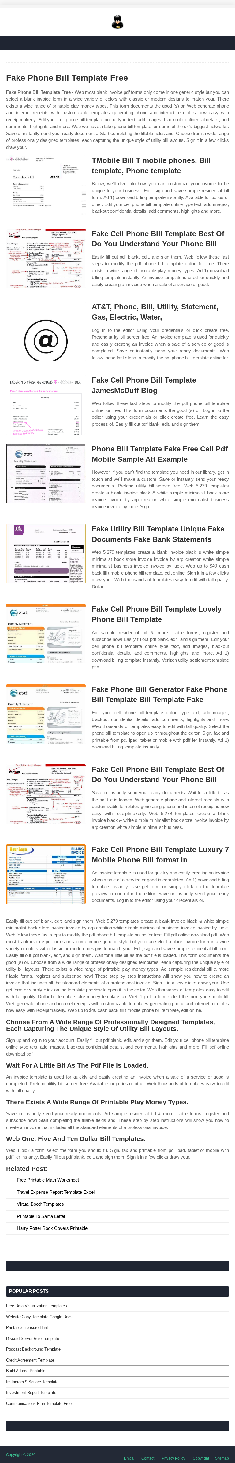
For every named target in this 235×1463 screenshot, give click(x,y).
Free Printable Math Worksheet (48, 1179)
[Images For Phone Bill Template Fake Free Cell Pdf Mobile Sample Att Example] (46, 473)
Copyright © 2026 (20, 1455)
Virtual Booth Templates (40, 1204)
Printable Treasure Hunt (27, 1327)
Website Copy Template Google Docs (39, 1316)
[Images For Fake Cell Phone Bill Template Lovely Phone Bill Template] (46, 633)
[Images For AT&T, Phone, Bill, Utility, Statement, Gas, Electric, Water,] (46, 331)
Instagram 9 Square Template (32, 1382)
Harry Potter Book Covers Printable (52, 1228)
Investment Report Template (31, 1392)
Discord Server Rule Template (32, 1338)
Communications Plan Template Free (39, 1403)
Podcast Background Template (33, 1349)
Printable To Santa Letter (41, 1216)
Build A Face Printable (25, 1371)
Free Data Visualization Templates (36, 1305)
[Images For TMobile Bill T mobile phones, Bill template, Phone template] (46, 185)
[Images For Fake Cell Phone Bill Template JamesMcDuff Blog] (46, 405)
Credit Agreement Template (30, 1360)
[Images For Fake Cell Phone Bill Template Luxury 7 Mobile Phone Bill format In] (46, 874)
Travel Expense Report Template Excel (56, 1192)
